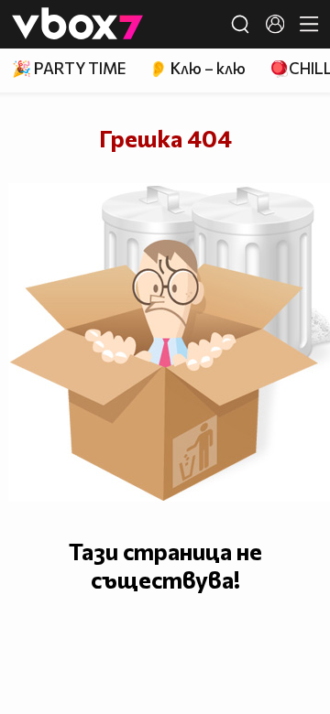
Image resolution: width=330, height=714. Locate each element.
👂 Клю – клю (197, 68)
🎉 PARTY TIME (69, 68)
